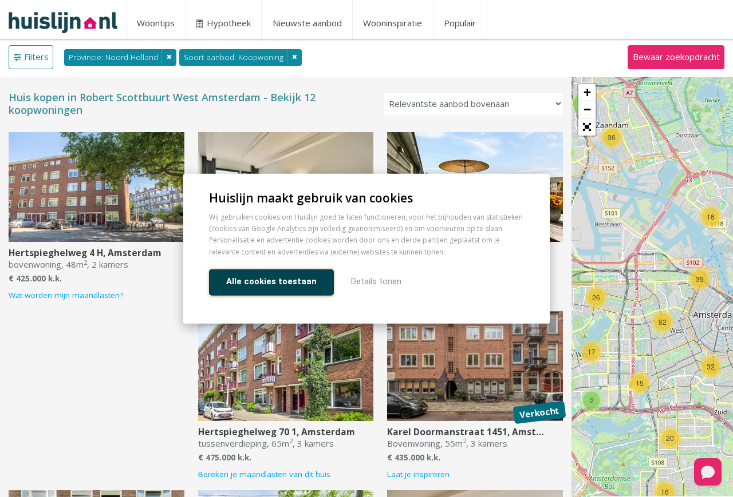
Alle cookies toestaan (271, 281)
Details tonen (376, 281)
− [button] (587, 109)
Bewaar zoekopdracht (676, 56)
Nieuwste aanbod (307, 23)
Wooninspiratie (392, 23)
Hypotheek (227, 23)
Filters (36, 56)
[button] (587, 127)
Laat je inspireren (418, 474)
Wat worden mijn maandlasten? (66, 295)
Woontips (156, 23)
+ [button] (587, 92)
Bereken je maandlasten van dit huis (264, 474)
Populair (460, 23)
